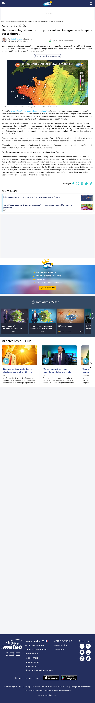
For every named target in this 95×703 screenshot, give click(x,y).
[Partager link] (91, 183)
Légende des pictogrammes (39, 670)
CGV (27, 687)
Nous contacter (32, 666)
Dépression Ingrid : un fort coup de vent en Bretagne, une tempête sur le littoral (40, 21)
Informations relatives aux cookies (55, 687)
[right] (93, 316)
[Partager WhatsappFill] (86, 183)
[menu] (4, 4)
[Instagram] (88, 652)
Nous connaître (32, 657)
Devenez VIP (49, 288)
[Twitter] (88, 646)
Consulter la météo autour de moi (47, 56)
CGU (21, 687)
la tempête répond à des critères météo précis (30, 111)
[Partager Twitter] (77, 183)
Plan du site (35, 687)
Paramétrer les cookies (34, 691)
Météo (2, 22)
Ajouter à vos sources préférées (62, 41)
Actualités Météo (11, 22)
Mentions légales (10, 687)
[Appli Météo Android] (69, 678)
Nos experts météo (34, 645)
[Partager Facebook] (73, 183)
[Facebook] (82, 646)
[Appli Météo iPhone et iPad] (51, 678)
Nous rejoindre (32, 662)
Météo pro (59, 649)
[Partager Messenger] (82, 183)
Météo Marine (60, 645)
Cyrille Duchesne (16, 39)
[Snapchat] (82, 652)
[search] (91, 4)
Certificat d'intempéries (36, 649)
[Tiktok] (88, 658)
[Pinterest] (82, 658)
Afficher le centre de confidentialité (58, 691)
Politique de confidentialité (81, 687)
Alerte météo (31, 653)
